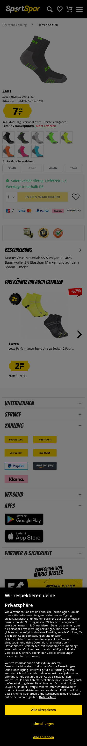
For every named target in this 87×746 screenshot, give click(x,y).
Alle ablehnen (43, 737)
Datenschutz (47, 697)
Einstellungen (43, 723)
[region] (43, 666)
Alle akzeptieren (43, 710)
